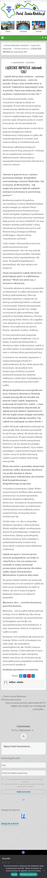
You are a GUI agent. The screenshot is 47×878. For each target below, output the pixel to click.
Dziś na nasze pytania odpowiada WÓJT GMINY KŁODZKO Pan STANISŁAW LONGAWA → (25, 706)
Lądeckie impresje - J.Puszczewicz (24, 63)
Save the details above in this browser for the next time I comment (25, 780)
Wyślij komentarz (23, 792)
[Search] (45, 37)
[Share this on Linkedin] (33, 676)
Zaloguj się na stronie (10, 823)
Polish (28, 1)
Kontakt (6, 858)
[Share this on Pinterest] (29, 676)
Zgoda (14, 874)
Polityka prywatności (28, 874)
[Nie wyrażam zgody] (44, 870)
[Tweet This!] (20, 676)
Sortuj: (14, 730)
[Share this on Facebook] (25, 676)
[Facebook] (42, 37)
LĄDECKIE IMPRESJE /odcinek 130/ (24, 69)
